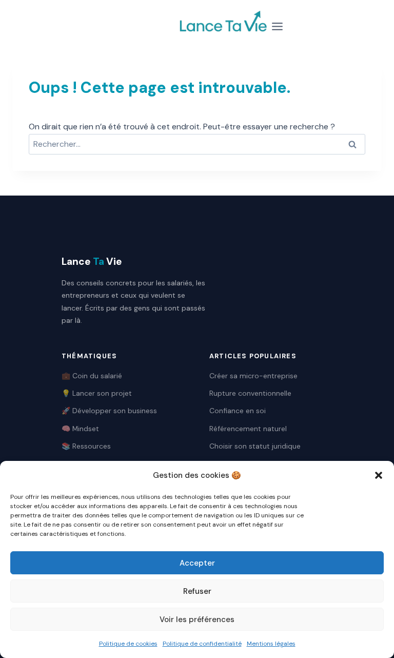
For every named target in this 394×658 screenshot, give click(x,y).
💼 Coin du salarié (92, 375)
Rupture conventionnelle (250, 393)
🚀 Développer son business (109, 410)
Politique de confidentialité (202, 644)
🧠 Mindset (80, 428)
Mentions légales (271, 644)
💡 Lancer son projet (97, 393)
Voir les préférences (197, 619)
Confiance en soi (237, 410)
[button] (378, 475)
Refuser (197, 591)
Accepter (197, 563)
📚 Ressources (86, 446)
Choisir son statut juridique (255, 446)
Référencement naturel (248, 428)
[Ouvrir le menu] (277, 26)
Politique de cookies (128, 644)
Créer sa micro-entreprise (253, 375)
